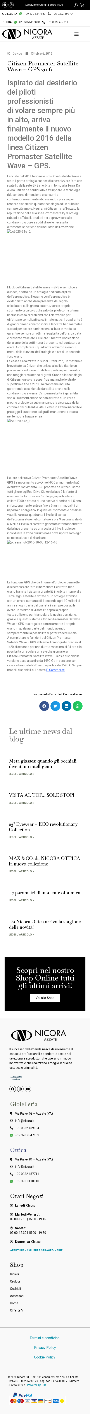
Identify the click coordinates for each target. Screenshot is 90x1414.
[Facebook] (4, 4)
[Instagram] (11, 4)
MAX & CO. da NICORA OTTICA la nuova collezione (44, 861)
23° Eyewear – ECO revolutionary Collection (43, 827)
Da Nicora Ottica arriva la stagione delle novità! (45, 924)
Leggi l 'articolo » (21, 773)
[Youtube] (28, 1089)
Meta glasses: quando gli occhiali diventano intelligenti (42, 763)
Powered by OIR (36, 1385)
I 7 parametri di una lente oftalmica (44, 893)
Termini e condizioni (45, 1338)
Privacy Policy (45, 1348)
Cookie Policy (45, 1357)
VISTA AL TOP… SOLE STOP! (41, 795)
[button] (76, 34)
